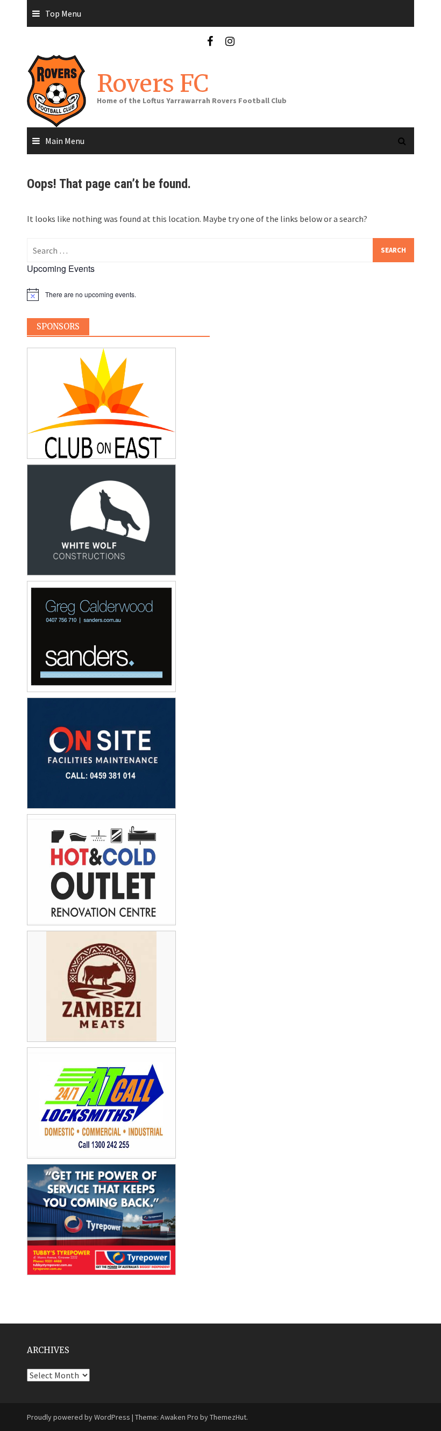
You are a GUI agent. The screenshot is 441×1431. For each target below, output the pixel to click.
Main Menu (64, 140)
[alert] (118, 294)
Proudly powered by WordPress (78, 1417)
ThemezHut (228, 1417)
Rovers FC (153, 83)
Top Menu (63, 13)
